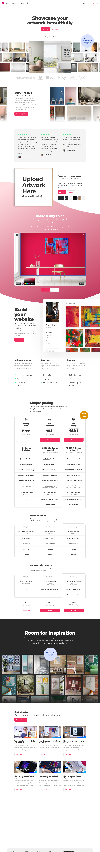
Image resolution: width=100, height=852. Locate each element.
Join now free (26, 440)
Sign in (85, 3)
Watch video (19, 754)
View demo (54, 29)
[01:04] (50, 737)
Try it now (45, 29)
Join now (92, 3)
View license (26, 494)
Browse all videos (21, 720)
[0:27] (25, 773)
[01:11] (50, 773)
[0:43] (25, 737)
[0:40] (74, 737)
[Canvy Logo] (2, 3)
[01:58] (74, 773)
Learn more (19, 340)
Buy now (49, 440)
